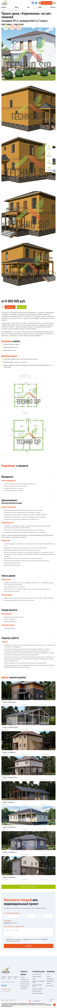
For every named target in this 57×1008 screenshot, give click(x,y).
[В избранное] (2, 307)
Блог (28, 7)
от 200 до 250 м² (25, 986)
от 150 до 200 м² (25, 983)
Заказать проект (10, 307)
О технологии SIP (36, 974)
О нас (48, 974)
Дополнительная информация (14, 926)
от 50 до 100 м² (25, 979)
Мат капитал (50, 985)
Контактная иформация (12, 913)
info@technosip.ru (6, 989)
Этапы (34, 978)
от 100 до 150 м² (25, 981)
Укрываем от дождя (37, 993)
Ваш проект (8, 920)
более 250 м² (24, 988)
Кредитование (50, 981)
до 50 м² (23, 977)
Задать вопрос (21, 307)
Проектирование (36, 976)
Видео (16, 7)
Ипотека (49, 983)
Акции (40, 7)
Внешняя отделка (36, 991)
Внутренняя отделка (37, 988)
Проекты (3, 7)
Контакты (53, 7)
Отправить (28, 946)
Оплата (48, 976)
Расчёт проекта (46, 3)
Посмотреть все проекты (28, 887)
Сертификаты (50, 978)
